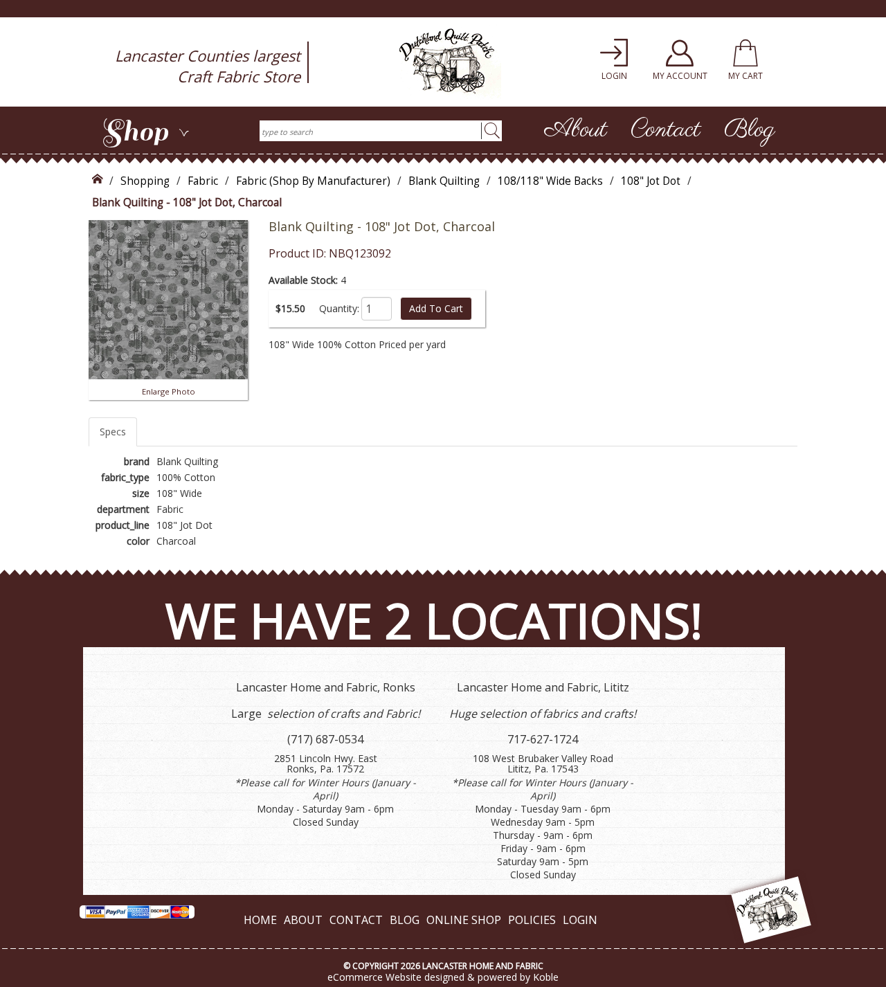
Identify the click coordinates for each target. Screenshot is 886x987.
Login (580, 919)
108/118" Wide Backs (550, 181)
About (576, 130)
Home (260, 919)
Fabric (203, 181)
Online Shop (463, 919)
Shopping (145, 181)
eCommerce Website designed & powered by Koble (443, 977)
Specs (113, 431)
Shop (145, 132)
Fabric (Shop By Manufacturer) (313, 181)
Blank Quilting (444, 181)
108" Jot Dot (650, 181)
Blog (749, 130)
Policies (532, 919)
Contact (665, 130)
